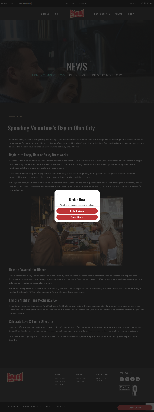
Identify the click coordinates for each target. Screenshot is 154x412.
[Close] (57, 194)
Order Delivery (77, 211)
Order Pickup (77, 217)
